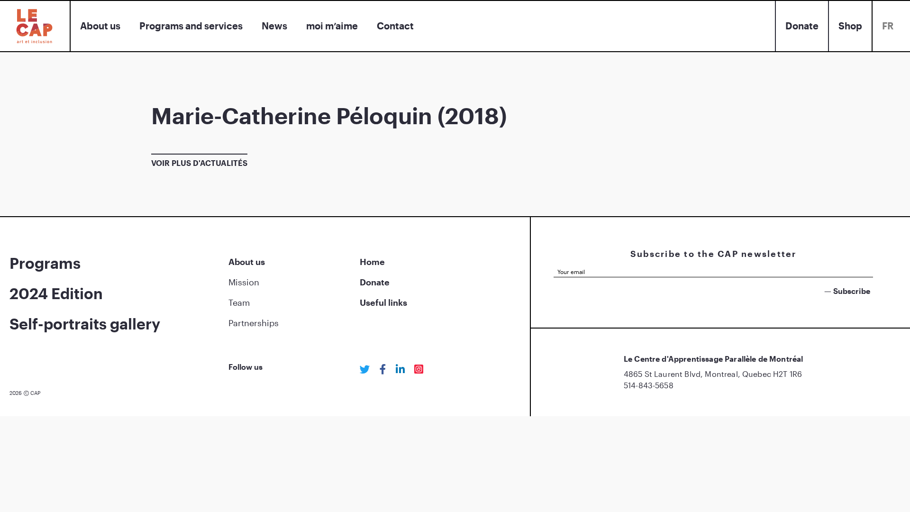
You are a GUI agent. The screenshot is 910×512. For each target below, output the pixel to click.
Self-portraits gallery (84, 323)
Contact (395, 25)
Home (372, 261)
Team (239, 302)
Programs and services (191, 25)
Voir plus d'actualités (199, 162)
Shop (850, 25)
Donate (802, 25)
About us (100, 25)
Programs (45, 263)
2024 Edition (56, 293)
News (274, 25)
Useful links (383, 302)
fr (887, 25)
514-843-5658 (648, 385)
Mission (243, 282)
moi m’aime (332, 25)
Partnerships (253, 323)
